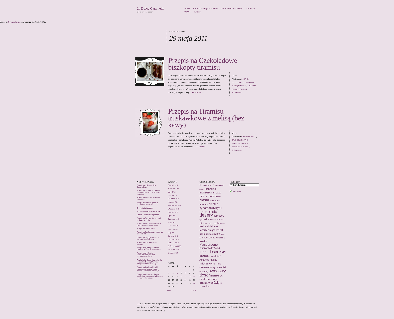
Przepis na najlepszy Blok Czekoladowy (146, 186)
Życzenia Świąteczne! (145, 208)
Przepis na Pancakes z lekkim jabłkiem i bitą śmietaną (148, 238)
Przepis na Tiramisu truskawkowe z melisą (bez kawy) (206, 118)
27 (185, 283)
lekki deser (208, 251)
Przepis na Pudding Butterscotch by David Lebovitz (149, 219)
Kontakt (197, 12)
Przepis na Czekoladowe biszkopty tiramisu (202, 63)
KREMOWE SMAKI (248, 137)
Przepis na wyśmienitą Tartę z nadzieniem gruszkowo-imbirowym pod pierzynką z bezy (150, 276)
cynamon (205, 207)
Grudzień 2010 (173, 239)
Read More (198, 92)
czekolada (208, 211)
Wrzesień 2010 (173, 249)
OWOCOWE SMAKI (240, 140)
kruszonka (205, 248)
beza (218, 192)
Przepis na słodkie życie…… (147, 229)
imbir (219, 230)
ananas (202, 189)
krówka (215, 248)
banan (211, 192)
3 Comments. (237, 92)
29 (194, 283)
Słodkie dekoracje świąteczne (148, 215)
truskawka (206, 282)
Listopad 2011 (173, 202)
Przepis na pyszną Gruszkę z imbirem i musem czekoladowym (149, 248)
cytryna (217, 207)
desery (206, 214)
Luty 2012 (171, 192)
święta (217, 282)
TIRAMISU (242, 89)
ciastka (213, 204)
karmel (216, 233)
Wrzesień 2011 (173, 209)
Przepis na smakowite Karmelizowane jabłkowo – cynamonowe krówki (146, 255)
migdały (204, 263)
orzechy (203, 271)
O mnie (187, 12)
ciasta (204, 200)
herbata (213, 219)
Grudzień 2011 (173, 199)
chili (219, 197)
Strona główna (14, 22)
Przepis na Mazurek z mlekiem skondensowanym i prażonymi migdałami (148, 192)
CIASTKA (245, 79)
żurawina (204, 286)
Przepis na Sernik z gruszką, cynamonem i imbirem (147, 203)
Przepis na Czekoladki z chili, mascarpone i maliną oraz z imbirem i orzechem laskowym (148, 269)
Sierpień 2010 (173, 253)
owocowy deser (212, 273)
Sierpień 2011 (173, 212)
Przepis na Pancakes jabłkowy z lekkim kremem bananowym (149, 224)
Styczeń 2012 (173, 195)
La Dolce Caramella (150, 8)
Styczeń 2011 (173, 236)
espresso (218, 215)
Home (187, 8)
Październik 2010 (174, 246)
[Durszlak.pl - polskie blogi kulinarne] (235, 191)
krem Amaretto (207, 237)
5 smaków (218, 185)
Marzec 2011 (173, 229)
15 (194, 277)
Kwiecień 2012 (173, 188)
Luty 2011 (171, 233)
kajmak (209, 234)
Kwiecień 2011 (173, 226)
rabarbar (214, 276)
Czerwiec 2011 (173, 219)
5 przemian (205, 185)
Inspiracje (250, 8)
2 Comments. (237, 150)
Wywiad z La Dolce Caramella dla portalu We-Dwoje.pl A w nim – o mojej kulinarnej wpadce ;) (149, 262)
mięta (212, 264)
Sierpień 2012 (173, 185)
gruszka (204, 219)
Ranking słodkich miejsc (232, 8)
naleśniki (221, 267)
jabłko (202, 234)
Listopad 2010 (173, 243)
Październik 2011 (174, 205)
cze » (194, 290)
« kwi (169, 290)
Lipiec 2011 (172, 216)
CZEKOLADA (237, 82)
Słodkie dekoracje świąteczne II (148, 211)
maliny (213, 259)
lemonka (211, 256)
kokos (223, 234)
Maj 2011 (171, 222)
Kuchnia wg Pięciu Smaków (205, 8)
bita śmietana (208, 196)
